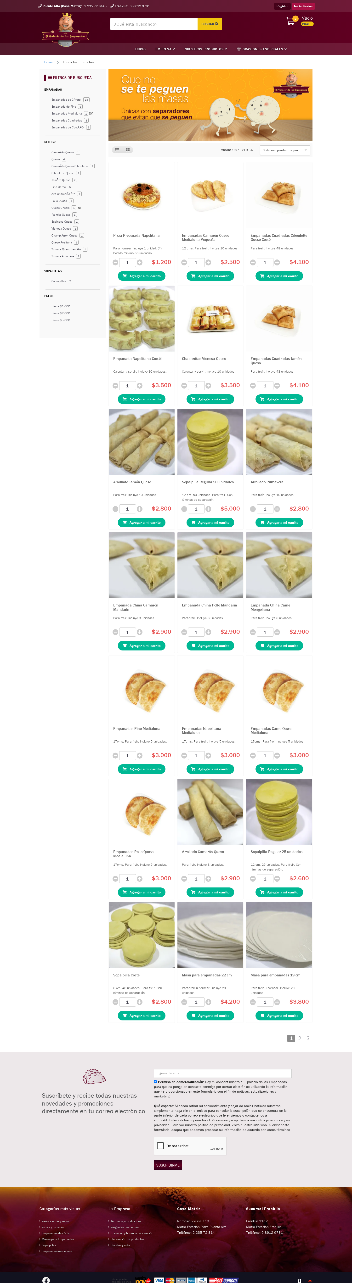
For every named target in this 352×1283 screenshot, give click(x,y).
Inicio (140, 49)
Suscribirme (168, 1165)
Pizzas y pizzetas (53, 1227)
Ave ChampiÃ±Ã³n (65, 194)
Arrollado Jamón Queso (132, 481)
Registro (282, 6)
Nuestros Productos (205, 49)
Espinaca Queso (64, 222)
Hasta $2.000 (60, 313)
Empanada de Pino (66, 107)
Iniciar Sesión (303, 6)
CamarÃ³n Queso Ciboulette (72, 166)
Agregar (144, 276)
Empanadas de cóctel (56, 1233)
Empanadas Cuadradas (69, 120)
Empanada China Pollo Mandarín (209, 605)
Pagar (306, 24)
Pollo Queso (61, 201)
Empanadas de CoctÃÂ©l (70, 127)
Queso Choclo (66, 208)
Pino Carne (61, 187)
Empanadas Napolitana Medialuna (201, 730)
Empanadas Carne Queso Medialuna (271, 730)
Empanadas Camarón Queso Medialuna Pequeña (205, 237)
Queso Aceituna (64, 242)
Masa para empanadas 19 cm (276, 975)
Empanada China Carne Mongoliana (270, 607)
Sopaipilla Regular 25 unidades (276, 851)
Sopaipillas (61, 281)
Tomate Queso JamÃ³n (68, 249)
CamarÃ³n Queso (65, 152)
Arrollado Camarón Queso (203, 851)
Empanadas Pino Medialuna (136, 728)
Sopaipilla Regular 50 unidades (208, 481)
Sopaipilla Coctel (127, 975)
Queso (58, 159)
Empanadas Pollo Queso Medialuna (133, 853)
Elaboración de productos (127, 1239)
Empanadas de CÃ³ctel (69, 100)
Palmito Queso (63, 215)
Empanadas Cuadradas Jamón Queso (276, 360)
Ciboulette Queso (65, 173)
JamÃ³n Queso (63, 180)
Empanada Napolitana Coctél (137, 358)
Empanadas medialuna (57, 1251)
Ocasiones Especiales (262, 49)
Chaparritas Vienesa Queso (204, 358)
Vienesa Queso (63, 228)
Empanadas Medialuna (72, 113)
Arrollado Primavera (267, 481)
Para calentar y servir (55, 1221)
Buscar (208, 24)
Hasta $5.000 (60, 320)
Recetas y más (120, 1245)
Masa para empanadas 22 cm (207, 975)
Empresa (164, 49)
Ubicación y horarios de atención (132, 1233)
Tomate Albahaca (65, 256)
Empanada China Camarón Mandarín (135, 607)
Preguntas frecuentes (125, 1227)
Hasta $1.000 (60, 306)
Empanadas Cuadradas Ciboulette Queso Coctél (279, 237)
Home (48, 62)
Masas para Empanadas (58, 1239)
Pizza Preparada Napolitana (136, 235)
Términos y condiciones (126, 1221)
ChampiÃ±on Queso (67, 235)
